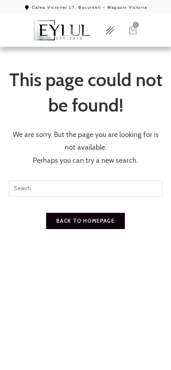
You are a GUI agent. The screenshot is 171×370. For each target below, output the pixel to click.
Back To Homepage (85, 221)
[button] (110, 31)
